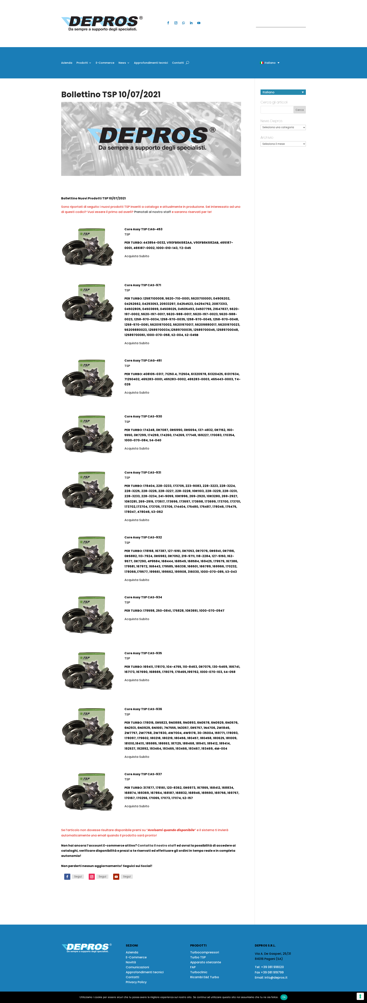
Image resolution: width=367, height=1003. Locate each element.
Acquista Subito (136, 256)
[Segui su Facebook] (168, 23)
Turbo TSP (198, 957)
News (122, 63)
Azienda (66, 63)
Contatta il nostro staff (156, 845)
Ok (284, 997)
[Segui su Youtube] (199, 23)
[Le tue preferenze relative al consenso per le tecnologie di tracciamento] (360, 996)
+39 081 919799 (272, 972)
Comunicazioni (137, 967)
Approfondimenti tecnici (151, 63)
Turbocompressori (204, 952)
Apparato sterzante (205, 962)
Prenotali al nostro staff (152, 212)
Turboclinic (198, 972)
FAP (193, 967)
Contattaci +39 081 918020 (279, 23)
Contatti (178, 63)
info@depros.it (275, 977)
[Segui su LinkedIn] (191, 23)
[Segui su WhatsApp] (183, 23)
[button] (263, 62)
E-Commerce (105, 63)
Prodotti (82, 63)
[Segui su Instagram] (176, 23)
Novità (131, 962)
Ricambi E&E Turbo (204, 977)
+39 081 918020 (272, 967)
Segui (78, 876)
